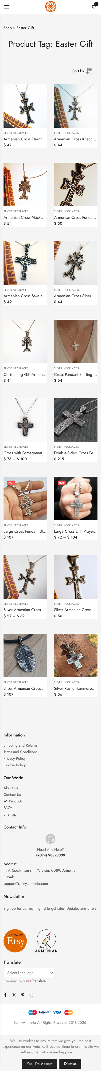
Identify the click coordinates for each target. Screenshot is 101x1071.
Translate (39, 981)
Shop (8, 28)
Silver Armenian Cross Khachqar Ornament (40, 610)
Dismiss (70, 1063)
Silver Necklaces (16, 133)
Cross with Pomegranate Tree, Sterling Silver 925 (45, 453)
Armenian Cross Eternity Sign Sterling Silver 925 (44, 139)
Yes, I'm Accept (39, 1063)
